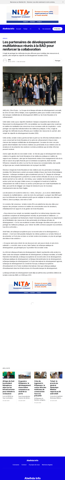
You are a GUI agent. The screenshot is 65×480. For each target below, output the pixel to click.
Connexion (16, 465)
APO (9, 60)
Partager (58, 60)
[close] (63, 2)
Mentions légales (47, 465)
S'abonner (57, 29)
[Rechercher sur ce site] (39, 29)
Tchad (25, 29)
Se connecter (46, 29)
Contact (23, 465)
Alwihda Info (8, 28)
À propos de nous (34, 465)
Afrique (5, 38)
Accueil (18, 29)
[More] (30, 29)
